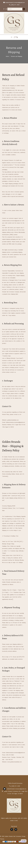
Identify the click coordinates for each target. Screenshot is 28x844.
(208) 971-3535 (14, 5)
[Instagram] (6, 9)
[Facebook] (4, 9)
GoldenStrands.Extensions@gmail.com (15, 3)
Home (7, 56)
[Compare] (17, 37)
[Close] (25, 830)
